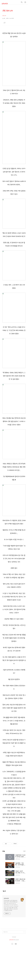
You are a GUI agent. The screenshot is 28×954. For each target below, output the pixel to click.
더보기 (24, 851)
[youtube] (16, 944)
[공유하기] (8, 844)
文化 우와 (4, 15)
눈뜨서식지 (5, 4)
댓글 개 (4, 891)
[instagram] (12, 944)
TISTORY (14, 937)
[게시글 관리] (10, 844)
